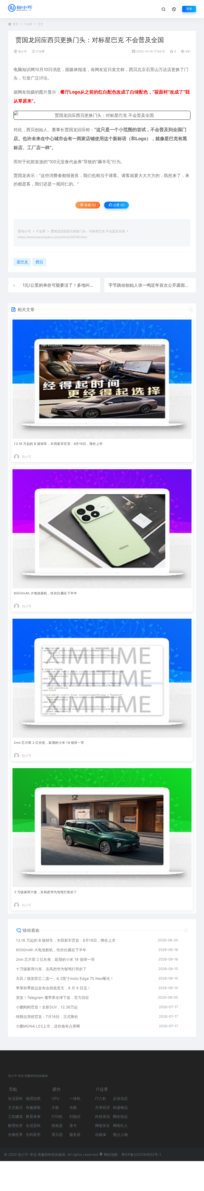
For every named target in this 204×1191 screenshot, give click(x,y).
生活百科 (15, 1098)
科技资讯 (102, 1116)
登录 (189, 9)
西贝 (133, 69)
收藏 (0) (90, 205)
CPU (55, 1098)
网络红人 (120, 1125)
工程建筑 (15, 1116)
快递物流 (120, 1107)
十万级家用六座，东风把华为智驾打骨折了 (45, 892)
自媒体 (100, 1134)
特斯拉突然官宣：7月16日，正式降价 (47, 1016)
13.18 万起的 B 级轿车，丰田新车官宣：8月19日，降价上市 (58, 444)
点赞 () (118, 205)
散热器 (57, 1125)
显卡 (73, 1125)
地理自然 (33, 1098)
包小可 (22, 51)
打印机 (57, 1116)
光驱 (73, 1107)
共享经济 (102, 1107)
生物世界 (15, 1134)
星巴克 (171, 138)
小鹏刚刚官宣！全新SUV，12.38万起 (47, 1007)
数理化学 (15, 1125)
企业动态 (120, 1098)
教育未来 (33, 1116)
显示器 (57, 1134)
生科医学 (33, 1134)
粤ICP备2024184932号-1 (141, 1154)
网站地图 (110, 1154)
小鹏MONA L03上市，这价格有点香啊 (48, 1026)
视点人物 (120, 1134)
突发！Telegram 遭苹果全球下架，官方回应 (52, 997)
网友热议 (120, 1116)
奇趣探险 (33, 1107)
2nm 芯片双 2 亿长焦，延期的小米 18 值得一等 (49, 743)
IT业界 (28, 24)
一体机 (74, 1098)
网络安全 (102, 1125)
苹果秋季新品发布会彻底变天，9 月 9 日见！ (53, 988)
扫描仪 (74, 1116)
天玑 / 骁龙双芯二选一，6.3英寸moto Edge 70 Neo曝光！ (65, 978)
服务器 (74, 1134)
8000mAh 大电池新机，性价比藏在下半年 (45, 593)
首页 (15, 24)
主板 (55, 1107)
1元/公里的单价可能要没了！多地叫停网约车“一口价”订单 (77, 285)
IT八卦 (100, 1098)
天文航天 (15, 1107)
